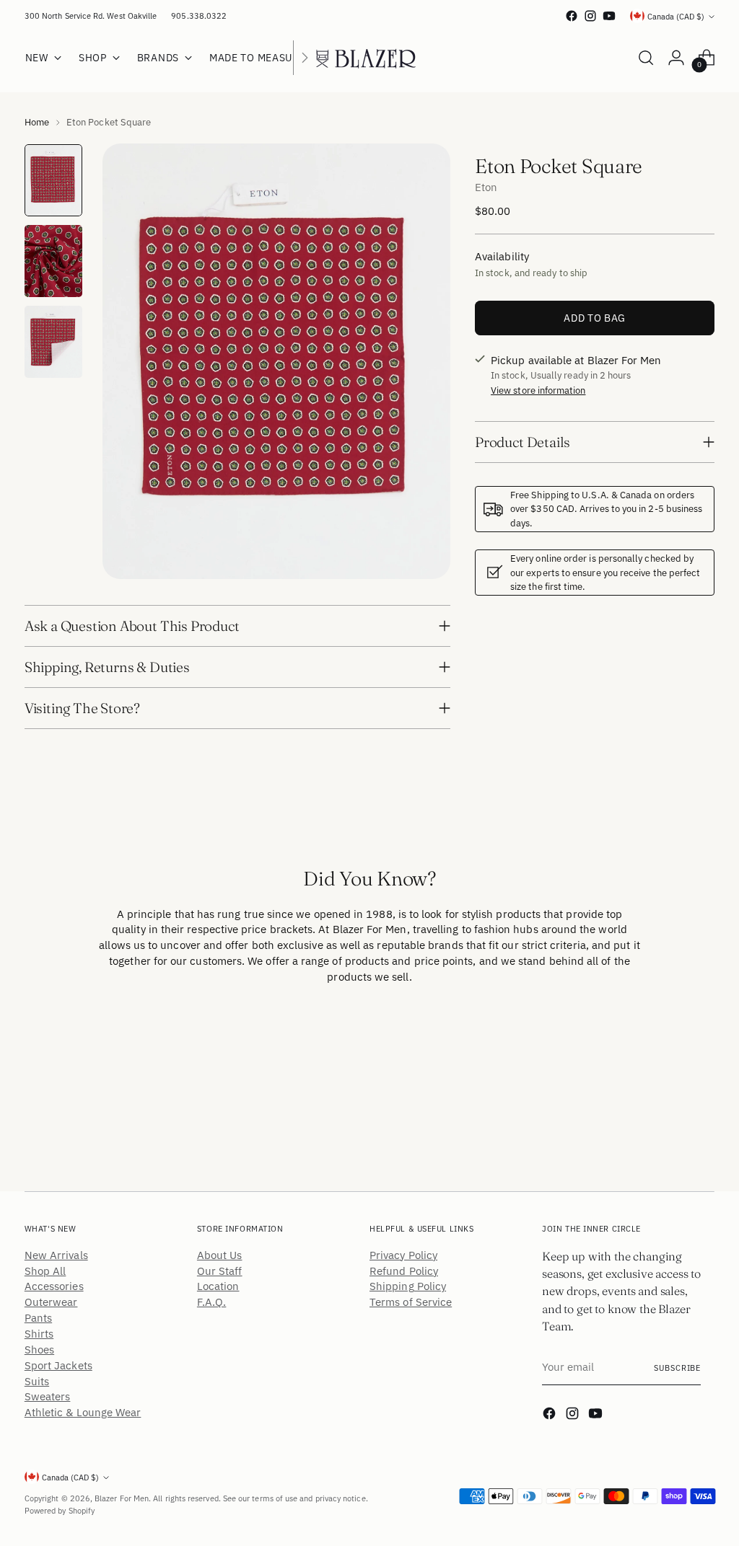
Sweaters (48, 1396)
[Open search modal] (645, 57)
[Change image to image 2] (53, 261)
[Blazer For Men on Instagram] (590, 15)
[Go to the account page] (676, 57)
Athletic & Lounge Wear (83, 1412)
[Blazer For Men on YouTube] (609, 15)
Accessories (54, 1286)
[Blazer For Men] (369, 57)
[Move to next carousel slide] (702, 1069)
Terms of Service (411, 1302)
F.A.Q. (211, 1302)
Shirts (39, 1333)
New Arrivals (56, 1255)
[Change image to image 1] (53, 180)
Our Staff (219, 1271)
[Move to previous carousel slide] (669, 1070)
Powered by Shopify (60, 1510)
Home (37, 122)
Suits (37, 1381)
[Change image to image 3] (53, 342)
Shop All (45, 1271)
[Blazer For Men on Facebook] (571, 15)
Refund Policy (404, 1271)
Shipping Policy (408, 1286)
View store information (538, 390)
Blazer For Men (122, 1498)
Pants (38, 1318)
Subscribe (677, 1367)
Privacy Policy (403, 1255)
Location (218, 1286)
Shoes (39, 1349)
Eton (486, 187)
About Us (219, 1255)
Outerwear (51, 1302)
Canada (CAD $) (675, 16)
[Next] (304, 57)
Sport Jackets (58, 1365)
